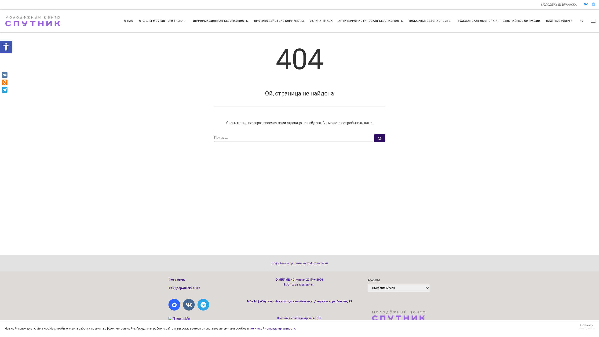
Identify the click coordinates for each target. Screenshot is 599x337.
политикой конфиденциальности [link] (272, 328)
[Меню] (593, 21)
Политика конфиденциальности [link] (299, 318)
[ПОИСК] (293, 138)
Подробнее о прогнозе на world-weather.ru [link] (299, 263)
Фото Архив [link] (176, 279)
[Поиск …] (379, 138)
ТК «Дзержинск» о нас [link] (184, 288)
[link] (6, 47)
